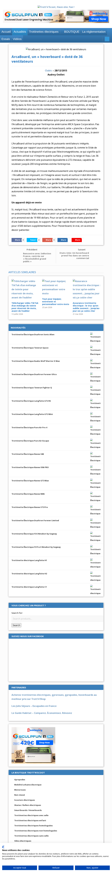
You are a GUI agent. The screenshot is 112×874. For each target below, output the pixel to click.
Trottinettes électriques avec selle (31, 815)
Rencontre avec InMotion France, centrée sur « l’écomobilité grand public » (37, 257)
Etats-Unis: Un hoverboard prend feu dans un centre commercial (74, 255)
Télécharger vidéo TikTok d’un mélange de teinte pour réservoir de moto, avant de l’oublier (25, 307)
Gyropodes (19, 779)
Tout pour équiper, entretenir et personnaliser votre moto (55, 302)
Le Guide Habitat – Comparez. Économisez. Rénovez (42, 713)
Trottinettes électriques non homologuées (35, 830)
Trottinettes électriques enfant (30, 820)
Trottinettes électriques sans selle (31, 835)
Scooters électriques (24, 800)
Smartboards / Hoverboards (28, 810)
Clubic (48, 70)
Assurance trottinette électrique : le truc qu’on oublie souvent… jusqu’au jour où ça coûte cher (86, 307)
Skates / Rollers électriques (27, 805)
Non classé (19, 795)
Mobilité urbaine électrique (27, 784)
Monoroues (20, 789)
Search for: (17, 612)
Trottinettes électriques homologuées (33, 825)
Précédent (32, 249)
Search (16, 625)
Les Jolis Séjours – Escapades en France (34, 706)
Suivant (81, 249)
